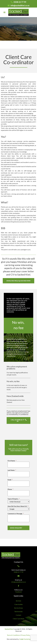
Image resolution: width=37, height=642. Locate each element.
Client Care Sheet (18, 619)
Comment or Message (16, 513)
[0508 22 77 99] (18, 566)
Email (10, 480)
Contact (18, 615)
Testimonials (18, 611)
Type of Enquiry (14, 499)
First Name (12, 461)
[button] (4, 12)
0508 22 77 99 (18, 572)
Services (18, 601)
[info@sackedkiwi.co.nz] (18, 576)
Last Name (12, 470)
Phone (10, 489)
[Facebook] (18, 586)
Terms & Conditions (13, 635)
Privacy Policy (25, 635)
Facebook (18, 592)
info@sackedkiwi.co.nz (18, 582)
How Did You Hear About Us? (18, 506)
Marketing (24, 639)
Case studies (18, 604)
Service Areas (18, 608)
